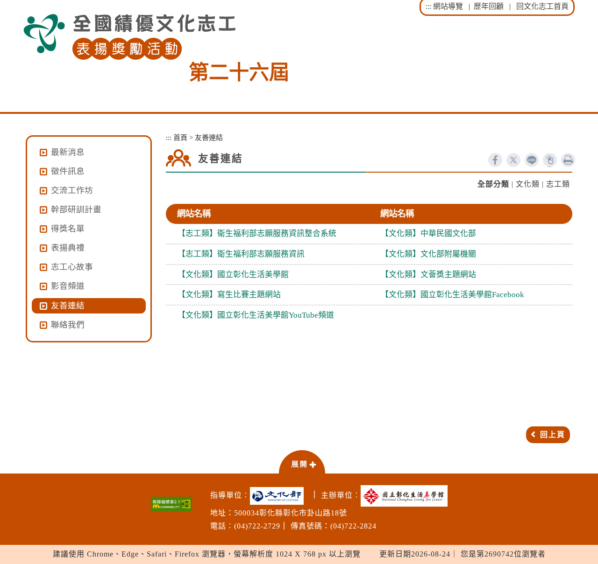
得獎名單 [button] (68, 228)
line (532, 160)
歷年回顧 (489, 6)
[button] (302, 461)
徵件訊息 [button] (68, 171)
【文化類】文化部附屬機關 (428, 254)
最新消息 (68, 152)
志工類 (558, 184)
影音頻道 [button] (68, 286)
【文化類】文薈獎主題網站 (428, 274)
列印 (568, 160)
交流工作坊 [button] (72, 190)
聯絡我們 (68, 324)
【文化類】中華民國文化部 (428, 233)
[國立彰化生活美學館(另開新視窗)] (406, 496)
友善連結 (68, 305)
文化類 (528, 184)
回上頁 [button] (552, 435)
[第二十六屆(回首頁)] (129, 37)
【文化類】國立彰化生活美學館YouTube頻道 (256, 315)
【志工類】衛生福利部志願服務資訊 (241, 254)
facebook (495, 160)
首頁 (180, 137)
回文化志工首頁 (542, 6)
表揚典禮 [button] (68, 247)
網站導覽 (448, 6)
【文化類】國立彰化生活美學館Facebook (452, 294)
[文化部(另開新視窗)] (279, 496)
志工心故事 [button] (72, 267)
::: (428, 6)
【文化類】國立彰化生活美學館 (233, 274)
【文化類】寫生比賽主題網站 (229, 294)
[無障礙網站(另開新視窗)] (171, 504)
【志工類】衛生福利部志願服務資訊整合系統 (257, 233)
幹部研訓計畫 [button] (76, 209)
